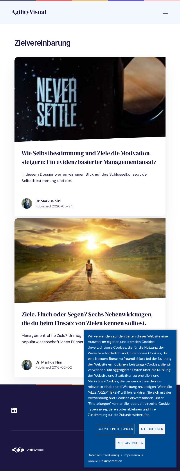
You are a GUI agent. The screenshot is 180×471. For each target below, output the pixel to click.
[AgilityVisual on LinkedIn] (14, 409)
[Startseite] (29, 450)
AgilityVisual (28, 12)
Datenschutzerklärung (103, 455)
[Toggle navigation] (165, 11)
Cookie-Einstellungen (115, 429)
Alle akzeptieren (130, 443)
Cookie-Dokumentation (105, 461)
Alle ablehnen (152, 429)
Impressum (132, 455)
